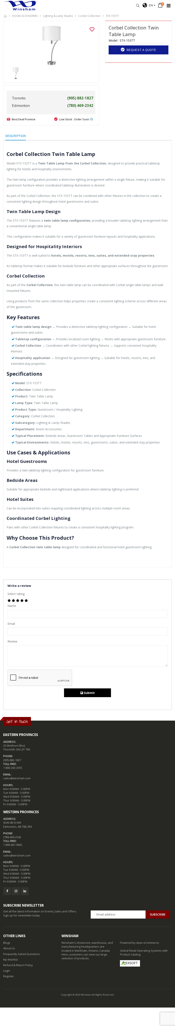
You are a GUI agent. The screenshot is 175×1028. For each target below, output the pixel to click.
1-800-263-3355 (12, 768)
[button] (137, 5)
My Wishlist (10, 959)
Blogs (6, 943)
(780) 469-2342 (12, 837)
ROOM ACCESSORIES (25, 16)
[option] (51, 45)
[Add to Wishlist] (92, 29)
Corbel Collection (89, 16)
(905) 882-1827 (12, 760)
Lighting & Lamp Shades (58, 16)
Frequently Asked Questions (21, 954)
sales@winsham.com (17, 778)
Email (11, 624)
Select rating (16, 594)
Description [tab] (15, 136)
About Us (9, 948)
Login (6, 971)
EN (150, 5)
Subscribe (158, 914)
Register (8, 976)
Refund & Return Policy (18, 965)
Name (11, 606)
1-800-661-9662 (12, 845)
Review (12, 641)
